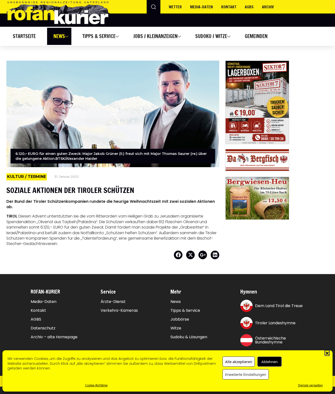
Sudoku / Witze (211, 36)
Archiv (268, 7)
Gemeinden (256, 36)
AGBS (249, 7)
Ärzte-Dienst (113, 302)
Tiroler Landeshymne (275, 323)
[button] (327, 352)
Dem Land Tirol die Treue (279, 306)
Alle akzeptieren (238, 361)
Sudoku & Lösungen (188, 337)
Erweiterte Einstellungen (245, 374)
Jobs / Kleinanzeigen (155, 36)
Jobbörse (179, 319)
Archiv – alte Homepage (54, 337)
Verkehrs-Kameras (119, 310)
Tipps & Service (99, 36)
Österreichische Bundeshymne (270, 340)
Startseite (24, 36)
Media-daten (201, 7)
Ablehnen (269, 361)
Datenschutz (43, 328)
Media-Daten (43, 302)
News (59, 36)
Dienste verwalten (310, 385)
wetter (175, 7)
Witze (175, 328)
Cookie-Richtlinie (96, 385)
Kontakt (228, 7)
